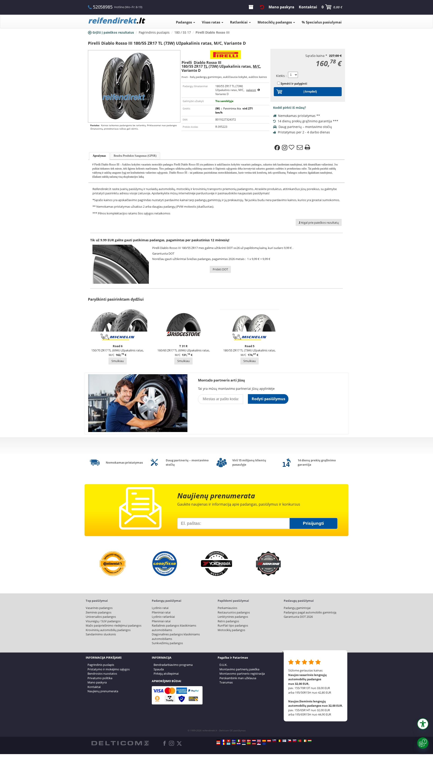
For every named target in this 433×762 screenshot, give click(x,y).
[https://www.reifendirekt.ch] (228, 741)
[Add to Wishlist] (292, 147)
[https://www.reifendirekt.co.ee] (244, 744)
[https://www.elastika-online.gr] (228, 744)
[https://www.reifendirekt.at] (269, 741)
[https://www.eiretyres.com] (304, 741)
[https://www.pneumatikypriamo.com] (294, 741)
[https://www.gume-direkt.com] (274, 741)
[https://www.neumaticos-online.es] (264, 741)
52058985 (102, 7)
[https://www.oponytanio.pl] (218, 744)
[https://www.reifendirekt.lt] (249, 744)
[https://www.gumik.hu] (309, 741)
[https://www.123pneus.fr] (223, 741)
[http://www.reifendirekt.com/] (264, 744)
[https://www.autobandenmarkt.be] (279, 741)
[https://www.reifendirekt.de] (218, 741)
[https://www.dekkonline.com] (244, 741)
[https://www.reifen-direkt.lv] (254, 744)
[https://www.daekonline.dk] (249, 741)
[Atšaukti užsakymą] (262, 7)
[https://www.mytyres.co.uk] (259, 741)
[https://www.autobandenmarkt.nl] (254, 741)
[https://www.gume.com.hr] (238, 744)
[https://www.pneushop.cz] (289, 741)
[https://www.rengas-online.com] (284, 741)
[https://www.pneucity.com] (299, 741)
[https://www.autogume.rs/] (259, 744)
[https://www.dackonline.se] (233, 741)
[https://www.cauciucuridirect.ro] (223, 744)
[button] (422, 723)
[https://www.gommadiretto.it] (238, 741)
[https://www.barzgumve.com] (233, 744)
